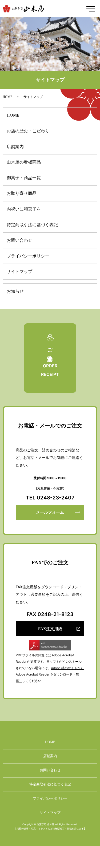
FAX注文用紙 (50, 629)
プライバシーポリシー (28, 256)
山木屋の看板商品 (24, 162)
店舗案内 (15, 146)
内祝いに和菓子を (24, 209)
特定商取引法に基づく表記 (32, 225)
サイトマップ (19, 271)
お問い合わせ (19, 240)
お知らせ (15, 291)
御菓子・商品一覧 (24, 178)
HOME (7, 97)
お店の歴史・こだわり (28, 131)
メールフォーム (50, 512)
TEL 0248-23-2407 (50, 498)
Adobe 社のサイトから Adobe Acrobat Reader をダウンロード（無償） (50, 674)
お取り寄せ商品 (22, 193)
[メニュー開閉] (90, 8)
